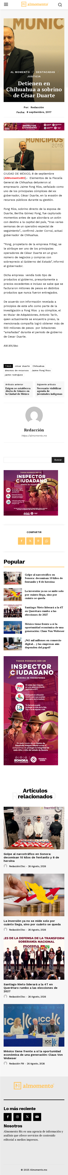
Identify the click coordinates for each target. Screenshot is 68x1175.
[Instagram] (17, 1117)
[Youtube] (37, 1117)
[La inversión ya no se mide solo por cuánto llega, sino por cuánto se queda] (13, 594)
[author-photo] (6, 866)
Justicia (34, 76)
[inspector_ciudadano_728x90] (34, 129)
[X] (30, 541)
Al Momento (20, 72)
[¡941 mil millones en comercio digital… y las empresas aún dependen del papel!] (13, 643)
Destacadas (45, 72)
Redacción (37, 107)
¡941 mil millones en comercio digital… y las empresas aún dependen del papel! (43, 644)
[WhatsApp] (46, 541)
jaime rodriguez (14, 375)
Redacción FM (16, 1063)
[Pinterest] (38, 541)
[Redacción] (34, 415)
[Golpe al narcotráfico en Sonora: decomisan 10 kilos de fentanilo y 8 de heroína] (13, 578)
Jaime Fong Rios (41, 370)
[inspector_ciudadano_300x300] (31, 514)
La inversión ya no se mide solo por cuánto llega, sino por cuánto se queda (44, 594)
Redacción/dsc (17, 866)
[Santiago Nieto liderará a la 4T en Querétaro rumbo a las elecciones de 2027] (13, 611)
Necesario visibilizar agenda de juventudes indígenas (49, 391)
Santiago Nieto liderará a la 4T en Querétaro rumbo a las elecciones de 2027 (44, 611)
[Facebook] (21, 541)
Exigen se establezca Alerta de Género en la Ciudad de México (17, 391)
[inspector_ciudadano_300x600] (31, 764)
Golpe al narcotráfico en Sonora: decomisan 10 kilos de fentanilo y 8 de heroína (44, 578)
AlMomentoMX (15, 178)
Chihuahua (38, 366)
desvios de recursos (17, 370)
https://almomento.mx (34, 435)
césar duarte (22, 366)
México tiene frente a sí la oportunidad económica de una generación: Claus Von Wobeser (44, 627)
